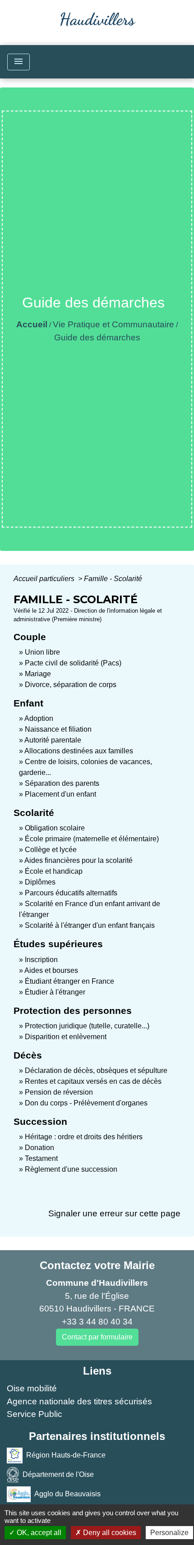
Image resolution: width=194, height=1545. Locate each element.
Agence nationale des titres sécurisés (79, 1401)
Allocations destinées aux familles (78, 751)
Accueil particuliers (45, 578)
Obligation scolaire (55, 828)
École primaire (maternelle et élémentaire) (92, 839)
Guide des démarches (97, 337)
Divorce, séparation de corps (70, 684)
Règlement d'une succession (71, 1169)
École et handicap (54, 871)
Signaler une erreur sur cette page (114, 1213)
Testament (41, 1158)
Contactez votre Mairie (97, 1265)
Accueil (31, 324)
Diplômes (40, 882)
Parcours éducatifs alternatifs (71, 893)
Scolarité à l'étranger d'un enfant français (90, 925)
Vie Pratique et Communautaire (113, 324)
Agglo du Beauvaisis (67, 1494)
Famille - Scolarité (113, 578)
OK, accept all (38, 1532)
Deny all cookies (108, 1532)
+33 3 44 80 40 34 (97, 1321)
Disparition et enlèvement (65, 1037)
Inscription (41, 959)
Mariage (38, 674)
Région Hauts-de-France (66, 1455)
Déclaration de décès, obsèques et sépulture (96, 1070)
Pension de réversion (59, 1092)
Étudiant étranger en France (69, 981)
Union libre (42, 652)
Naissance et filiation (58, 729)
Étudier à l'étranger (55, 992)
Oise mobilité (32, 1388)
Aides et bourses (51, 970)
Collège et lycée (51, 849)
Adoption (38, 718)
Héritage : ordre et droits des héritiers (84, 1137)
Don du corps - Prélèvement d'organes (86, 1103)
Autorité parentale (52, 740)
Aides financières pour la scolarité (78, 860)
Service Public (34, 1414)
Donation (39, 1147)
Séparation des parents (62, 783)
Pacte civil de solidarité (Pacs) (73, 663)
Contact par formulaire (97, 1337)
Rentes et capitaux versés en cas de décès (93, 1081)
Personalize (169, 1532)
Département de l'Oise (58, 1474)
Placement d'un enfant (60, 794)
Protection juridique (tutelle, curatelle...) (87, 1026)
